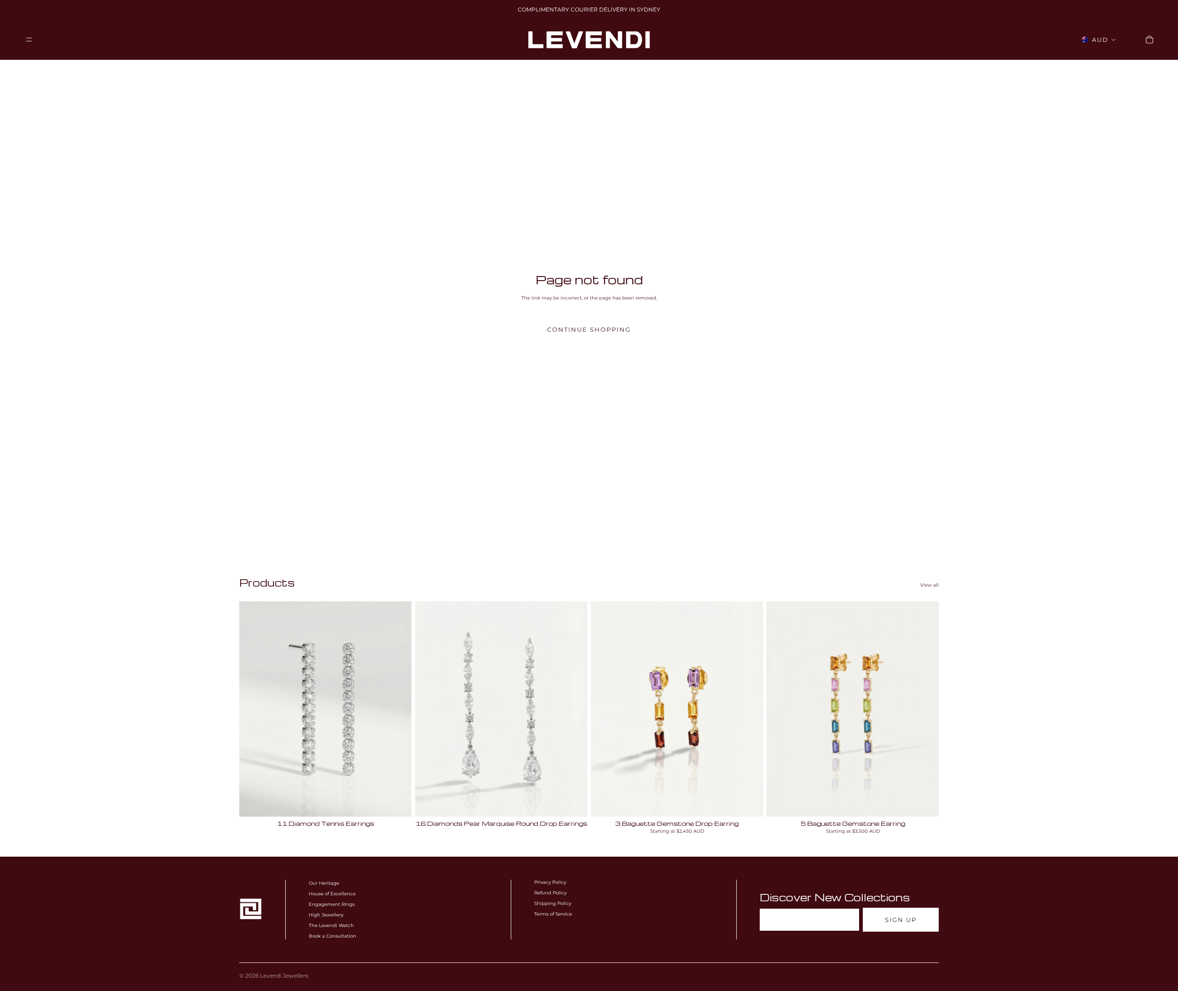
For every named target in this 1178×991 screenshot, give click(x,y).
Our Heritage (324, 883)
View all (929, 585)
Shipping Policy (552, 903)
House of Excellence (332, 894)
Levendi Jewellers (284, 975)
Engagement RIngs (332, 904)
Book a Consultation (332, 936)
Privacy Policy (550, 882)
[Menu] (29, 39)
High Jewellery (326, 915)
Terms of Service (553, 914)
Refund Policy (550, 893)
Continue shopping (589, 329)
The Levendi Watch (331, 925)
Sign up (901, 919)
